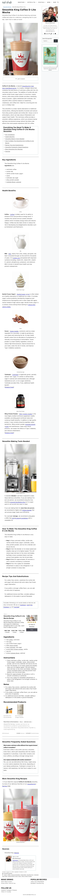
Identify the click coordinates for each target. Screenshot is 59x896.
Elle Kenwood (15, 860)
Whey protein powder (25, 414)
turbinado (12, 647)
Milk (10, 253)
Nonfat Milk (23, 874)
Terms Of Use (12, 883)
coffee (11, 639)
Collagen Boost (14, 653)
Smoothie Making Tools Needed (14, 139)
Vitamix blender (27, 510)
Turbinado (15, 374)
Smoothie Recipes (7, 7)
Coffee (12, 214)
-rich (16, 258)
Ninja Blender (41, 881)
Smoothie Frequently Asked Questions (16, 147)
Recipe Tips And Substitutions (14, 145)
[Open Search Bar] (58, 2)
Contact (10, 881)
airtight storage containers (20, 518)
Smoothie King (30, 874)
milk (10, 641)
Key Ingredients (10, 134)
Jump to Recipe (21, 78)
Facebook (23, 605)
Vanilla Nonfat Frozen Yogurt (14, 876)
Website (16, 852)
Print (32, 630)
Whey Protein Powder (27, 876)
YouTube (16, 607)
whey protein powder (16, 649)
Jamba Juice (34, 881)
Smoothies (21, 2)
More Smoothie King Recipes (14, 149)
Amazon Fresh (9, 387)
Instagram (29, 605)
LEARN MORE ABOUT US (50, 31)
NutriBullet (33, 883)
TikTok (2, 891)
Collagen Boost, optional (13, 182)
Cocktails (41, 2)
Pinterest (6, 607)
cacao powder (14, 645)
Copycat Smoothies (15, 874)
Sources (7, 151)
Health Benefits (10, 136)
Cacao (5, 874)
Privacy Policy (4, 883)
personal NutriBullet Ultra (17, 502)
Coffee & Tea (31, 2)
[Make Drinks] (7, 2)
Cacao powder (14, 331)
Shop (54, 2)
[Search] (56, 40)
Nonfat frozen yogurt (23, 294)
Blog (6, 881)
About (2, 881)
